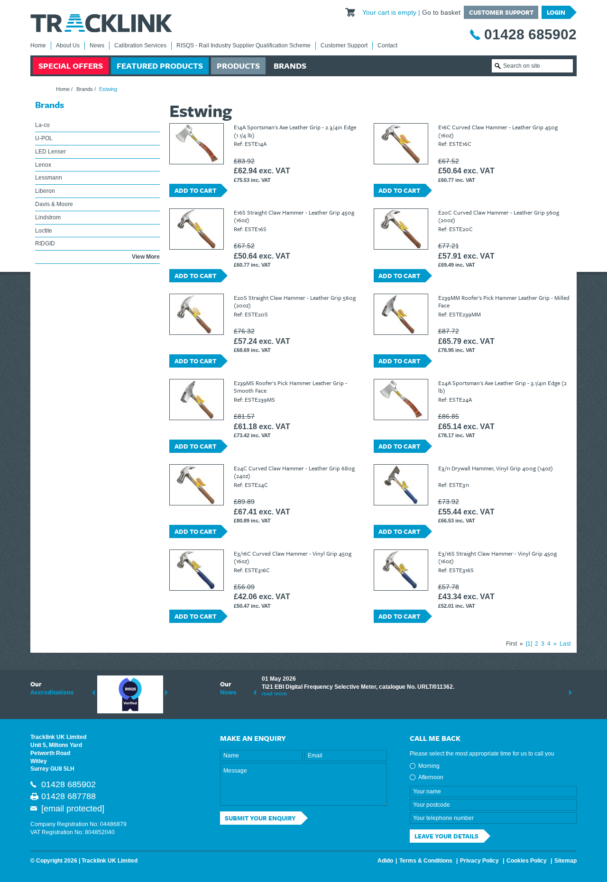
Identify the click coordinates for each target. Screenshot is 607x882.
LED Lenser (50, 151)
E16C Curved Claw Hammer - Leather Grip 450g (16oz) (498, 131)
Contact (387, 45)
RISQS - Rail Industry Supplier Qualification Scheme (243, 45)
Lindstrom (48, 217)
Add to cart (195, 190)
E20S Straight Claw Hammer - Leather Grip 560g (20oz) (295, 301)
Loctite (43, 230)
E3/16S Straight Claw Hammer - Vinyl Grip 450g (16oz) (497, 557)
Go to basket (441, 12)
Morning (429, 766)
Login (556, 12)
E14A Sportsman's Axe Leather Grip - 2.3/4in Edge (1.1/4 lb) (295, 131)
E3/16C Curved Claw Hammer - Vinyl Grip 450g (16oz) (292, 557)
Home (38, 45)
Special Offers (70, 66)
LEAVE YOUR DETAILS (446, 836)
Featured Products (160, 66)
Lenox (43, 165)
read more (274, 693)
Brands (290, 66)
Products (238, 66)
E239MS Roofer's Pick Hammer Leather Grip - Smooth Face (290, 386)
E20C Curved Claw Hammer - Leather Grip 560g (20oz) (498, 216)
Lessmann (48, 177)
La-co (42, 125)
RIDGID (45, 243)
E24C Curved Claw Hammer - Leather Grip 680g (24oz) (294, 472)
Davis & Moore (54, 204)
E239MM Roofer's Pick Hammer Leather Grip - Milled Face (504, 301)
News (97, 45)
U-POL (44, 138)
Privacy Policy (479, 860)
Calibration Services (140, 45)
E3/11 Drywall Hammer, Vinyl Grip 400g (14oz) (495, 468)
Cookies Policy (526, 860)
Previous (93, 692)
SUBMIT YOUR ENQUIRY (260, 818)
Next (166, 692)
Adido (385, 860)
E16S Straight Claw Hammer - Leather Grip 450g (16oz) (294, 216)
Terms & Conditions (425, 860)
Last (565, 643)
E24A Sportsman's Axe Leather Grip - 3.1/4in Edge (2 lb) (502, 386)
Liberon (45, 191)
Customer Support (501, 12)
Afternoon (430, 777)
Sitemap (565, 860)
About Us (68, 45)
